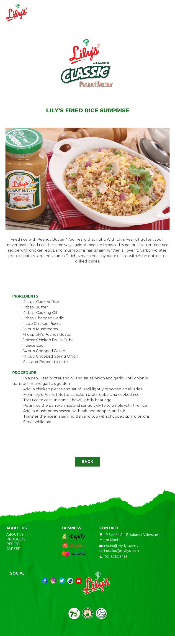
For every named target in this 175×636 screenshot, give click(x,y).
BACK (87, 461)
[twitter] (62, 581)
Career (13, 549)
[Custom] (70, 581)
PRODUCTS (16, 539)
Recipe (13, 544)
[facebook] (45, 581)
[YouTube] (79, 581)
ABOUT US (15, 535)
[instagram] (53, 581)
